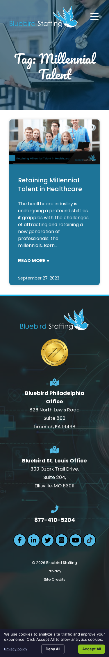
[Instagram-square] (61, 540)
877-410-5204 (54, 520)
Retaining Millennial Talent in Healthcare (50, 184)
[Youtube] (75, 540)
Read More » (33, 260)
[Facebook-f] (19, 540)
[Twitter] (47, 540)
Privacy (54, 571)
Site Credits (54, 579)
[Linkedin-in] (33, 540)
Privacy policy (15, 649)
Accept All (91, 649)
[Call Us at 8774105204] (54, 509)
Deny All (53, 649)
